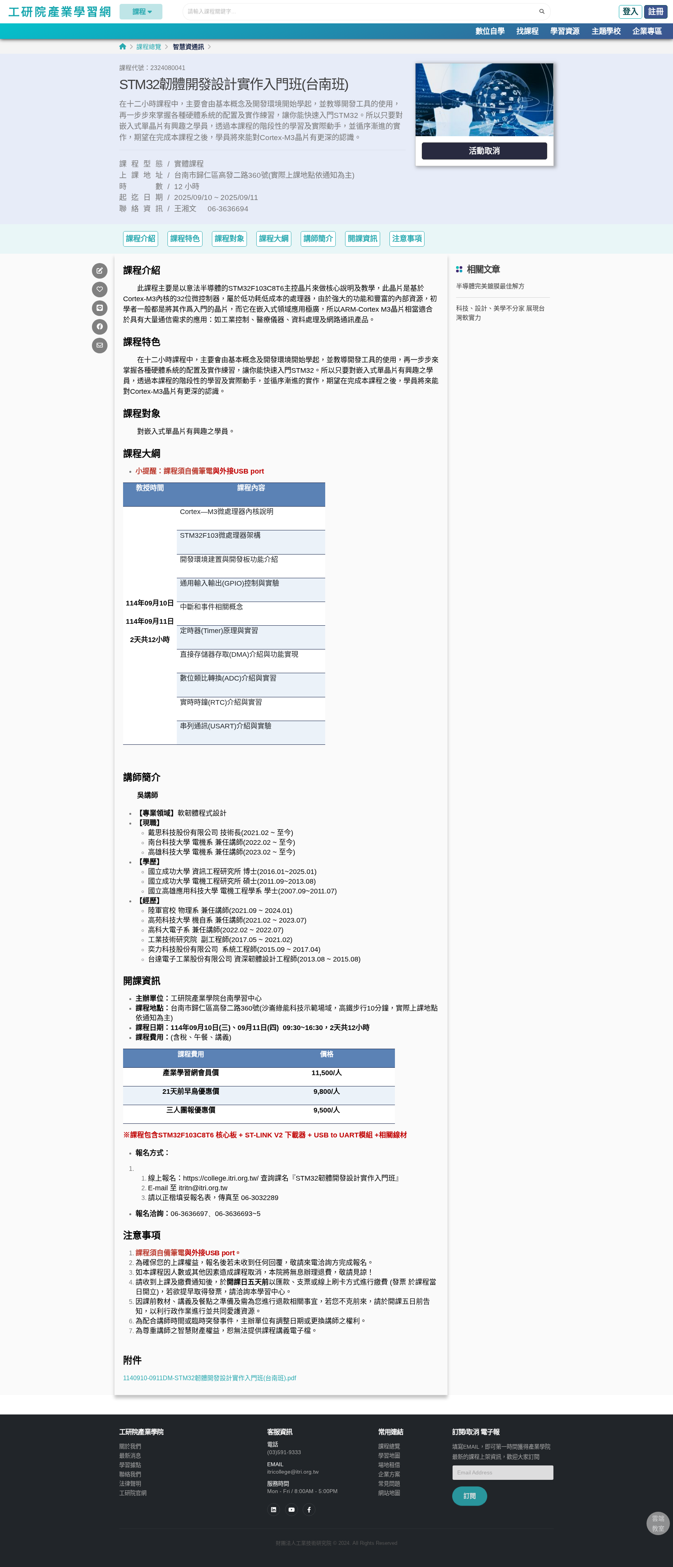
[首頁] (122, 46)
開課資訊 (362, 239)
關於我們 (130, 1446)
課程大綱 (274, 239)
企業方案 (389, 1474)
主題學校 (606, 31)
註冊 (656, 11)
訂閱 (469, 1496)
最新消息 (130, 1456)
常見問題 (389, 1484)
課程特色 (185, 239)
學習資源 (565, 31)
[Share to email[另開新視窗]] (100, 345)
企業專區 (647, 31)
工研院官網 (132, 1493)
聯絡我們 (130, 1474)
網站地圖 (389, 1493)
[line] (291, 1509)
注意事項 (407, 239)
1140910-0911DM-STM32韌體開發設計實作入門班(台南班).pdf (209, 1378)
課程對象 (229, 239)
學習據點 (130, 1465)
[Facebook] (309, 1509)
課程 (139, 12)
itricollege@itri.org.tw (293, 1472)
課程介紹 (140, 239)
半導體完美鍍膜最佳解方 (490, 286)
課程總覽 (148, 47)
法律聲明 (130, 1484)
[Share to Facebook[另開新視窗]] (100, 326)
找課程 (527, 31)
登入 (630, 11)
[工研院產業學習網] (59, 12)
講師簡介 (318, 239)
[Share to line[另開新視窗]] (100, 308)
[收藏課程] (99, 289)
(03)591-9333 (284, 1452)
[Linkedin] (273, 1509)
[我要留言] (100, 270)
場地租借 (389, 1465)
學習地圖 (389, 1456)
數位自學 (490, 31)
